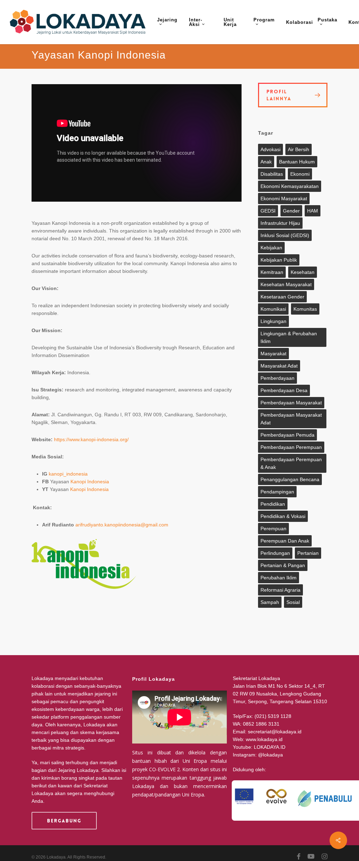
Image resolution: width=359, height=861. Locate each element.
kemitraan (271, 272)
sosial (293, 602)
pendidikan (272, 504)
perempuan (273, 528)
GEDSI (268, 211)
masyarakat (273, 353)
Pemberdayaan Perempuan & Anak (291, 463)
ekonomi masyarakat (283, 198)
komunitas (305, 309)
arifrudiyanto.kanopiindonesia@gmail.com (121, 524)
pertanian (308, 553)
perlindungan (275, 553)
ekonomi (300, 174)
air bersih (298, 149)
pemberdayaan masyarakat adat (291, 418)
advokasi (270, 149)
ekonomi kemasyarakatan (289, 186)
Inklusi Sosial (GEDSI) (284, 235)
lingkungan (273, 321)
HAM (312, 211)
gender (291, 211)
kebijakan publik (278, 260)
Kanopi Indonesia (89, 481)
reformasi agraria (280, 590)
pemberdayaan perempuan (291, 447)
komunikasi (273, 309)
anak (266, 161)
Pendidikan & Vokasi (282, 516)
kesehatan (302, 272)
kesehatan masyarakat (286, 284)
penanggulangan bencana (289, 479)
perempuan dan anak (284, 541)
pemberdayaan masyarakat (291, 402)
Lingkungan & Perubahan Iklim (288, 337)
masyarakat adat (279, 366)
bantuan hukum (297, 161)
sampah (269, 602)
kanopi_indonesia (68, 474)
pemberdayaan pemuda (287, 435)
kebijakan (271, 247)
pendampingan (277, 492)
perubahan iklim (278, 577)
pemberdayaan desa (283, 390)
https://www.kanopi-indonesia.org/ (91, 439)
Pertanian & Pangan (282, 565)
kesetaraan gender (282, 297)
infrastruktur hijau (280, 223)
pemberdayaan (277, 378)
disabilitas (271, 174)
